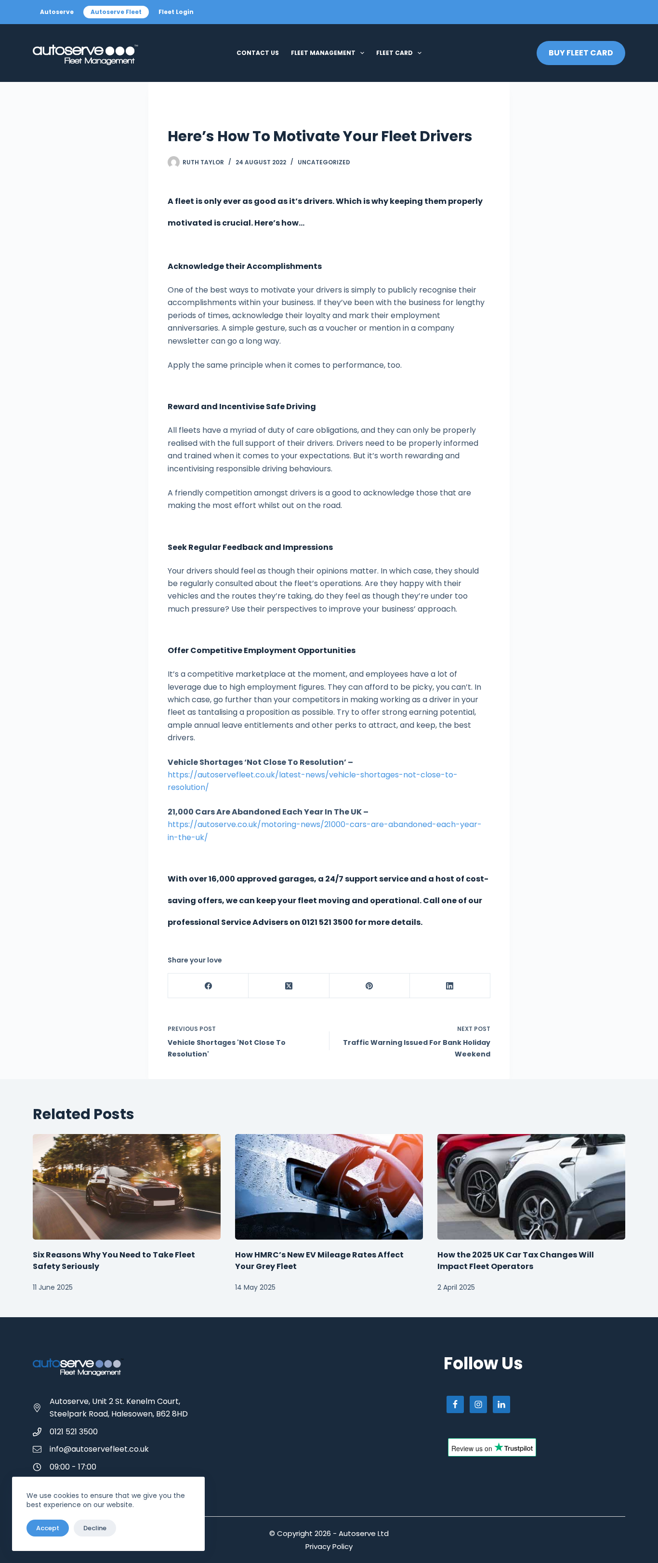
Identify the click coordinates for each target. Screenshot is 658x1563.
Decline (94, 1528)
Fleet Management (323, 53)
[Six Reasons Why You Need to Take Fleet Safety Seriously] (127, 1187)
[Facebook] (208, 986)
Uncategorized (324, 162)
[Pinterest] (369, 986)
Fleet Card (394, 53)
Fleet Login (176, 12)
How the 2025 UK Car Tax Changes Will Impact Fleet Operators (515, 1260)
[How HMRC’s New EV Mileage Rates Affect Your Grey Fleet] (329, 1187)
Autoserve (57, 12)
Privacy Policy (329, 1546)
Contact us (258, 53)
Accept (47, 1528)
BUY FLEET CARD (581, 52)
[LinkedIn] (450, 986)
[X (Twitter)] (289, 986)
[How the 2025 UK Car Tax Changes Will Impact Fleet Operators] (531, 1187)
